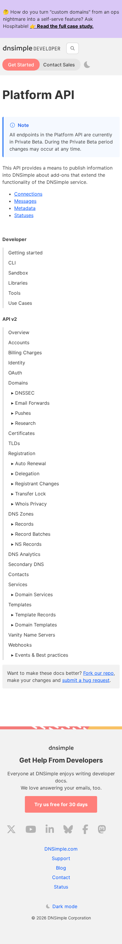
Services (17, 584)
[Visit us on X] (11, 830)
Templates (19, 604)
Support (61, 858)
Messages (25, 201)
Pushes (23, 413)
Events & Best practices (41, 655)
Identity (16, 363)
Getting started (25, 253)
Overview (18, 332)
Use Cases (20, 303)
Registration (21, 453)
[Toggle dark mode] (87, 65)
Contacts (18, 574)
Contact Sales (59, 65)
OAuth (15, 373)
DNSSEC (25, 393)
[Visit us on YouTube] (30, 830)
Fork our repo (98, 673)
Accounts (18, 342)
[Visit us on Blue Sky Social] (68, 830)
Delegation (27, 473)
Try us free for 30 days (61, 804)
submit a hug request (86, 680)
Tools (14, 293)
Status (61, 887)
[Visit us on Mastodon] (102, 830)
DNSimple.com (61, 849)
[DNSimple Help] (32, 48)
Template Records (35, 615)
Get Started (21, 65)
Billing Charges (25, 352)
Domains (18, 383)
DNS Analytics (24, 554)
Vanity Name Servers (31, 635)
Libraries (18, 283)
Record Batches (32, 534)
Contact (61, 877)
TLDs (14, 443)
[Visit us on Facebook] (85, 830)
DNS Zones (20, 514)
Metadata (25, 208)
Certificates (21, 433)
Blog (61, 868)
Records (24, 524)
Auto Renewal (30, 463)
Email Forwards (32, 403)
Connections (28, 194)
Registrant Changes (37, 484)
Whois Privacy (31, 504)
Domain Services (34, 594)
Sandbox (18, 273)
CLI (12, 263)
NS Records (28, 544)
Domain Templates (36, 625)
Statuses (23, 215)
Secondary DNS (26, 564)
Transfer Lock (30, 494)
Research (25, 423)
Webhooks (20, 645)
